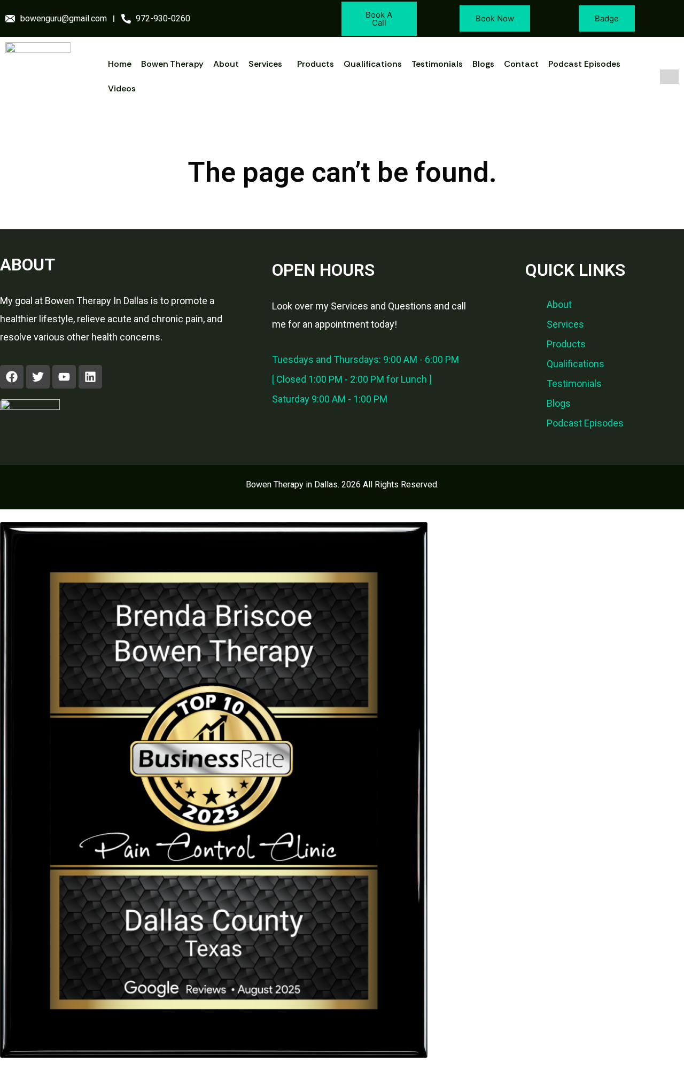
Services (265, 63)
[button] (268, 64)
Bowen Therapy (172, 63)
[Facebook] (12, 377)
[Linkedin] (90, 377)
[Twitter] (38, 377)
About (226, 63)
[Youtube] (64, 377)
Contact (521, 63)
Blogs (483, 63)
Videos (122, 88)
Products (315, 63)
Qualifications (373, 63)
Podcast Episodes (584, 63)
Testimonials (437, 63)
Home (119, 63)
